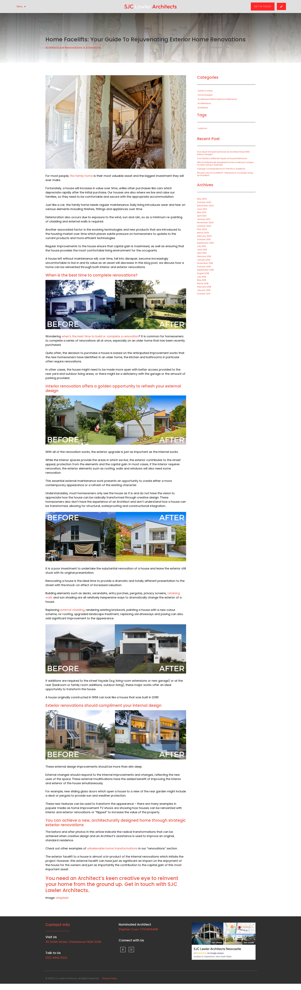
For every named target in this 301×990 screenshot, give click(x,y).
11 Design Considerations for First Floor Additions (221, 168)
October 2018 (204, 266)
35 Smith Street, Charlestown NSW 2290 (73, 942)
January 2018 (203, 290)
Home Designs (205, 94)
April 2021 (201, 215)
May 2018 (201, 280)
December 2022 (205, 205)
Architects (203, 107)
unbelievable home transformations (112, 848)
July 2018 (201, 276)
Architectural (204, 103)
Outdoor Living (205, 90)
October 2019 (204, 239)
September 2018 (205, 269)
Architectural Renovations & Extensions (73, 48)
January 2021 (203, 219)
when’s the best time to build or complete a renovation (100, 336)
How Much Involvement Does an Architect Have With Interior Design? (223, 153)
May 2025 (202, 198)
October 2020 (204, 225)
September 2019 (205, 242)
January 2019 (203, 259)
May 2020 (202, 229)
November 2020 (205, 222)
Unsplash (62, 898)
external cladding (72, 610)
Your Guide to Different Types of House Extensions (222, 158)
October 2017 (203, 293)
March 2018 (202, 283)
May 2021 (201, 212)
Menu (20, 6)
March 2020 (203, 232)
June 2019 (202, 249)
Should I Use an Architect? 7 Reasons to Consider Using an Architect (225, 174)
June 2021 (202, 209)
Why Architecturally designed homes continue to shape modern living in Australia (225, 163)
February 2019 (204, 256)
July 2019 (201, 246)
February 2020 (204, 235)
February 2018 (204, 286)
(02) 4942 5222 (56, 958)
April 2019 (201, 252)
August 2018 (203, 273)
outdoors (202, 128)
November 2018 (205, 263)
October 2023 (204, 202)
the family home (81, 176)
